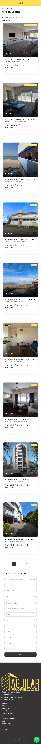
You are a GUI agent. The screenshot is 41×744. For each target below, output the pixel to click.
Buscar (20, 654)
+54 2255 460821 (8, 694)
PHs (2, 721)
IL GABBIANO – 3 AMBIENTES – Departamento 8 (23, 119)
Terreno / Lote (5, 723)
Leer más (4, 729)
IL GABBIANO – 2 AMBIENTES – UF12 (18, 59)
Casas (3, 706)
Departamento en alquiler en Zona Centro (22, 239)
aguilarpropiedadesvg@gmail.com (13, 697)
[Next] (27, 564)
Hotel (2, 716)
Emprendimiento (6, 713)
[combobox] (16, 17)
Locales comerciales (7, 718)
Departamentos (5, 708)
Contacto (4, 704)
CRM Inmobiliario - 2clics (25, 740)
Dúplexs (3, 711)
